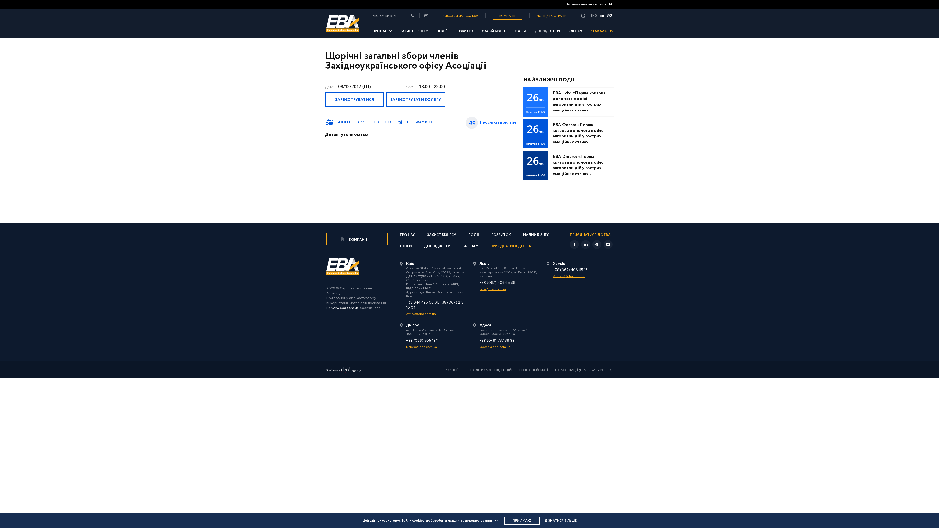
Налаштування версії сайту (586, 4)
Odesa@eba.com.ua (495, 347)
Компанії (507, 16)
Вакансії (451, 370)
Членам (575, 31)
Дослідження (547, 31)
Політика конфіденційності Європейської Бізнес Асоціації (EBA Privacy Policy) (541, 370)
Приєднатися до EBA (511, 247)
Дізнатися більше (561, 520)
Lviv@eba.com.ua (493, 289)
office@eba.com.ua (421, 314)
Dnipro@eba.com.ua (421, 347)
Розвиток (464, 31)
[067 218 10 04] (412, 16)
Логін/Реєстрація (552, 16)
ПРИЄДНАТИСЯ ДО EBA (459, 16)
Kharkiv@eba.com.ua (569, 276)
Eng (594, 15)
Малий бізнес (494, 31)
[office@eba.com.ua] (426, 16)
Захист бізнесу (414, 31)
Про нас (380, 31)
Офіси (520, 31)
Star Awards (602, 31)
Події (442, 31)
